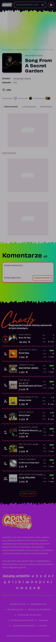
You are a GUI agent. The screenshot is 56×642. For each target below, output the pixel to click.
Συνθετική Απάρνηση (29, 463)
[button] (51, 5)
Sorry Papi (24, 415)
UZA (21, 447)
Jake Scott (24, 350)
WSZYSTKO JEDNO (28, 368)
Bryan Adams (25, 335)
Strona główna (7, 49)
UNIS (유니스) (24, 380)
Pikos (21, 459)
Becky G (29, 412)
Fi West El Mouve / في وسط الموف (30, 432)
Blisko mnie (25, 400)
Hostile (34, 427)
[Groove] (7, 5)
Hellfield (22, 365)
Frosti (31, 365)
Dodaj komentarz (42, 278)
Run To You (25, 338)
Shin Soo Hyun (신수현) (28, 444)
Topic (21, 412)
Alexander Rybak (23, 49)
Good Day (24, 353)
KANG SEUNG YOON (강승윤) (31, 474)
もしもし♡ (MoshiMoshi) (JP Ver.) (30, 384)
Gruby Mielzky (25, 397)
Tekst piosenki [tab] (11, 107)
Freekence (23, 427)
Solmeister (31, 459)
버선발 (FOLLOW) (27, 478)
